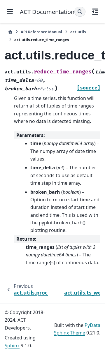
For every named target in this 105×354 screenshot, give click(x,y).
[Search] (79, 12)
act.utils (78, 31)
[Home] (10, 32)
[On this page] (95, 12)
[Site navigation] (10, 12)
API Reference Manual (41, 31)
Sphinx (12, 345)
